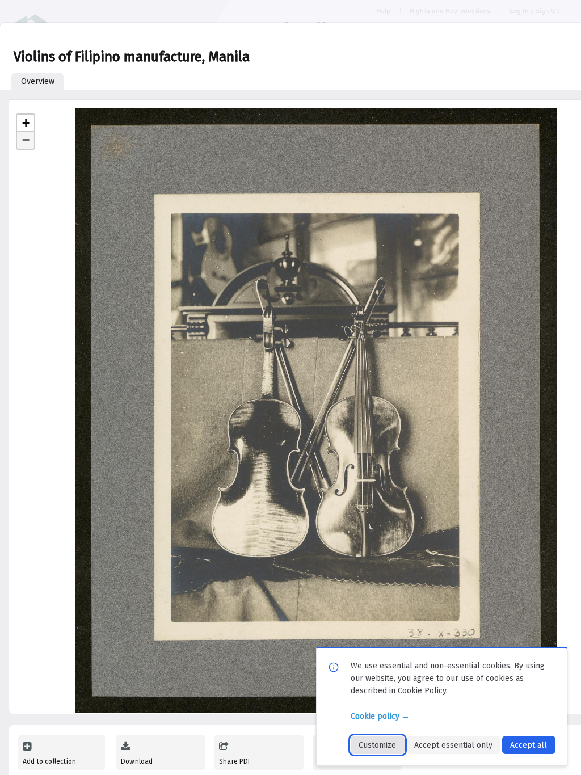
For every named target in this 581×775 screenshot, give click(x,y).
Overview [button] (37, 81)
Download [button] (137, 761)
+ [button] (26, 123)
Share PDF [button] (235, 761)
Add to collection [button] (49, 761)
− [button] (26, 140)
